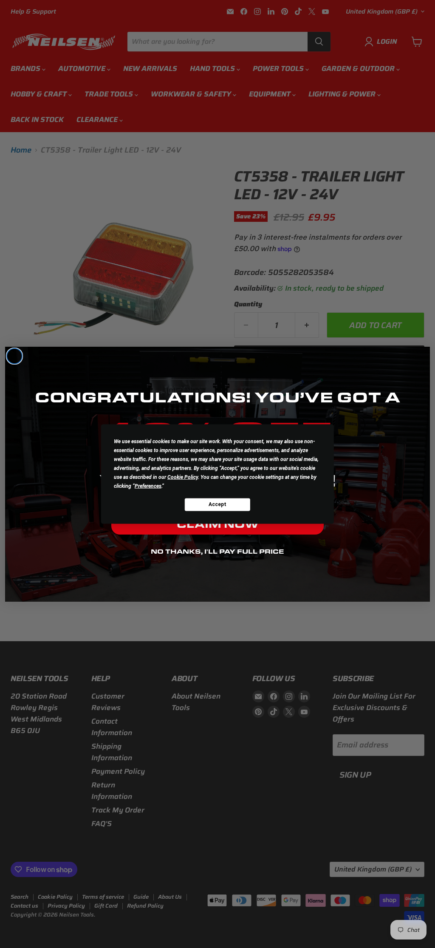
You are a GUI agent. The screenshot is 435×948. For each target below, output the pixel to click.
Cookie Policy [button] (182, 477)
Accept (217, 504)
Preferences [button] (148, 486)
